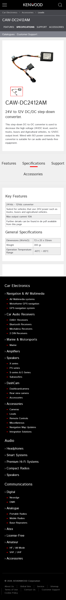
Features (9, 27)
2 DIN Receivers (18, 333)
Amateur (12, 542)
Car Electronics (9, 12)
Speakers (13, 358)
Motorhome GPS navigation (24, 304)
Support (42, 27)
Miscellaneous (17, 423)
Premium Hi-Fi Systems (23, 462)
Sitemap (54, 586)
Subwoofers (16, 377)
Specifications (25, 27)
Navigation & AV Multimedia (25, 294)
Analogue (13, 508)
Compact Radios (18, 468)
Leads (13, 414)
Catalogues (8, 34)
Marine (13, 345)
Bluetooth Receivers (21, 324)
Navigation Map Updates (23, 427)
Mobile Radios (17, 518)
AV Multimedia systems (22, 299)
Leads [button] (41, 12)
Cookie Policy (11, 592)
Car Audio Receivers (21, 314)
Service (40, 586)
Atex (10, 529)
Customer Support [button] (27, 34)
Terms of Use (11, 589)
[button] (4, 5)
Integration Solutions (21, 432)
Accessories (27, 12)
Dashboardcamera (19, 389)
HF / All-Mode (17, 548)
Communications (18, 484)
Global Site (25, 586)
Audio (9, 440)
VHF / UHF (15, 552)
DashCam (13, 383)
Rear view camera (19, 393)
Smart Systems (17, 455)
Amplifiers (13, 351)
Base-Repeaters (18, 523)
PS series (15, 368)
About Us (9, 586)
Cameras (14, 409)
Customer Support (51, 589)
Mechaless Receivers (21, 329)
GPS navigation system (22, 308)
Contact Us (29, 589)
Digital (11, 492)
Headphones (15, 448)
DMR (12, 502)
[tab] (9, 165)
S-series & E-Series (20, 372)
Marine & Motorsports (22, 339)
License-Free (15, 536)
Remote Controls (19, 418)
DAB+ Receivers (19, 320)
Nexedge (14, 497)
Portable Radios (18, 514)
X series (14, 363)
